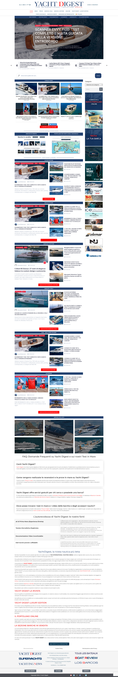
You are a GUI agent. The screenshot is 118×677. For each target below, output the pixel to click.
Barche (53, 421)
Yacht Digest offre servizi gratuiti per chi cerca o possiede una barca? (50, 492)
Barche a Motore (19, 247)
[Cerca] (101, 89)
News (50, 23)
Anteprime (48, 421)
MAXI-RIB (68, 11)
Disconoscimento (28, 648)
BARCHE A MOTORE (59, 11)
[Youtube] (71, 675)
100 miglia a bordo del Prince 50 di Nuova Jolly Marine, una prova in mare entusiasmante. (89, 447)
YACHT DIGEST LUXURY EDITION (31, 603)
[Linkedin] (74, 675)
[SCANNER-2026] (94, 187)
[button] (20, 39)
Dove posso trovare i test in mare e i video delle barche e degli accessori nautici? (55, 506)
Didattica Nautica (35, 421)
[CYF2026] (94, 127)
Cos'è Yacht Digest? (26, 464)
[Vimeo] (86, 675)
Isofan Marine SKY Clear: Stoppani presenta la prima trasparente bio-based (30, 65)
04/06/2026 (67, 324)
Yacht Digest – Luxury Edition (80, 11)
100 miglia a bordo (80, 438)
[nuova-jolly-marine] (94, 244)
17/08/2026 (67, 353)
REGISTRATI (95, 4)
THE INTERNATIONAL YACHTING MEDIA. (58, 655)
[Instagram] (77, 675)
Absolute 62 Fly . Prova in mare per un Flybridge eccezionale (89, 430)
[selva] (94, 224)
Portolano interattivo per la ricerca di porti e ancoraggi (67, 495)
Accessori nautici (19, 376)
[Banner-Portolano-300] (94, 109)
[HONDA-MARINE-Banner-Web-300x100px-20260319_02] (94, 194)
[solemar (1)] (94, 237)
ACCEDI (89, 4)
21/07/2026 (67, 300)
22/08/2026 (31, 181)
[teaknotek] (94, 251)
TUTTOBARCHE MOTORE (88, 423)
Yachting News (43, 17)
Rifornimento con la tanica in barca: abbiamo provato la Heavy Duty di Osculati (72, 220)
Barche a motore (48, 244)
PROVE (41, 11)
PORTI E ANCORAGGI (41, 14)
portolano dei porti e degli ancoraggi (66, 133)
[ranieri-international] (94, 200)
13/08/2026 (32, 310)
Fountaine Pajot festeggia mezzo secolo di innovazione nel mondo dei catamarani (73, 165)
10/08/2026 (67, 213)
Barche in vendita (31, 133)
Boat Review (32, 17)
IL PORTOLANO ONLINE (26, 616)
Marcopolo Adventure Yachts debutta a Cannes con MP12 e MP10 (73, 276)
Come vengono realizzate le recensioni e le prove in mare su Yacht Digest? (52, 477)
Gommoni (17, 163)
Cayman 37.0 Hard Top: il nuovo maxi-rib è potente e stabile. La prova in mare (61, 65)
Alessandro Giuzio (22, 265)
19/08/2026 (67, 194)
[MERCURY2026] (94, 180)
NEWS (36, 11)
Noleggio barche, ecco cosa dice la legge (29, 448)
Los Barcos (64, 17)
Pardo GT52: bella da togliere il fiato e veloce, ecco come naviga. (59, 447)
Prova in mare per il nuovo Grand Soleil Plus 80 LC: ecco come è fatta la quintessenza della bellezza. (72, 319)
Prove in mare (41, 163)
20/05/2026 (67, 407)
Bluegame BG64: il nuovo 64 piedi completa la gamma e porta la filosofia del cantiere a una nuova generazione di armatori (72, 251)
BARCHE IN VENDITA (52, 14)
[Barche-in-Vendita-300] (94, 145)
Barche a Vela (18, 291)
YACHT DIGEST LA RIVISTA (27, 591)
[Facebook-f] (80, 675)
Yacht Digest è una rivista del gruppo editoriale (58, 653)
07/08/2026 (67, 280)
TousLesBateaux (54, 17)
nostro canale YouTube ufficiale (41, 510)
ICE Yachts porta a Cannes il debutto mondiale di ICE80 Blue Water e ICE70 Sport (73, 307)
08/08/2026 (67, 235)
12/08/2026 (67, 256)
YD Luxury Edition (84, 17)
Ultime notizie (49, 160)
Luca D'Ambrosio (22, 181)
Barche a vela (49, 288)
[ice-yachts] (94, 211)
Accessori (49, 373)
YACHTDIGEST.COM (85, 571)
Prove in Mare (48, 203)
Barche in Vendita (96, 495)
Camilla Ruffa (26, 433)
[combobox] (56, 75)
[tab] (59, 463)
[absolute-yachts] (94, 258)
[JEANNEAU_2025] (94, 207)
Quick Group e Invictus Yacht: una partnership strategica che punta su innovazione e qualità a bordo (72, 402)
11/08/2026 (67, 269)
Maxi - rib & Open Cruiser (48, 332)
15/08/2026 (32, 265)
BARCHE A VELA (48, 11)
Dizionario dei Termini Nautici (66, 14)
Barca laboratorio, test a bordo (30, 376)
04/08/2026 (67, 394)
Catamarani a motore (41, 23)
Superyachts (73, 17)
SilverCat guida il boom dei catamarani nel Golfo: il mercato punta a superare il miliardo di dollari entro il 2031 (57, 35)
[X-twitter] (83, 675)
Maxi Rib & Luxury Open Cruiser (27, 163)
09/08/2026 (67, 223)
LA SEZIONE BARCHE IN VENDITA (31, 625)
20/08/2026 (67, 181)
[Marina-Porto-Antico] (94, 160)
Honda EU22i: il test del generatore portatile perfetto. (71, 390)
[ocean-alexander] (94, 230)
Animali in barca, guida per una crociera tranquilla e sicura (29, 430)
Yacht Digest (19, 467)
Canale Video (49, 80)
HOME (31, 11)
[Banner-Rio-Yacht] (94, 218)
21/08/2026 (67, 169)
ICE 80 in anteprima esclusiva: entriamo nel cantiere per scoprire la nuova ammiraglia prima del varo (73, 295)
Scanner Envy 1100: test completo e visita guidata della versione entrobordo (90, 65)
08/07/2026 (67, 311)
